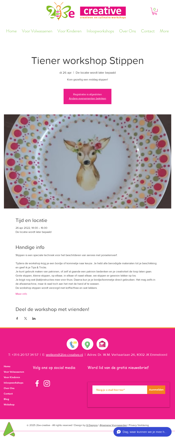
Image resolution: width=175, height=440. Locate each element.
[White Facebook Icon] (37, 383)
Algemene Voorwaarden (113, 425)
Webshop (9, 404)
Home (7, 366)
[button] (154, 11)
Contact (8, 393)
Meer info (21, 293)
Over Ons (9, 388)
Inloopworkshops (13, 382)
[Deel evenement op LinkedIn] (34, 318)
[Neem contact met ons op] (73, 344)
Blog (6, 399)
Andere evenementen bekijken (87, 98)
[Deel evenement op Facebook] (17, 318)
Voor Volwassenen (14, 371)
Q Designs (92, 425)
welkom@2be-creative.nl (64, 354)
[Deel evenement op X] (25, 318)
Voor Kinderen (12, 377)
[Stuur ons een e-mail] (102, 343)
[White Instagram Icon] (47, 383)
